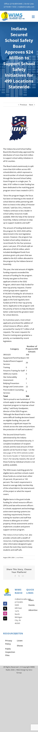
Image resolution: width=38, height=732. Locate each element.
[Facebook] (5, 604)
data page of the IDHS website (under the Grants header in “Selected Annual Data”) (18, 456)
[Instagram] (5, 613)
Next (31, 104)
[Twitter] (5, 609)
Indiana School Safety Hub (17, 535)
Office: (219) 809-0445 (13, 4)
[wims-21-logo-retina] (12, 13)
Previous (23, 104)
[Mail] (5, 618)
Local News (19, 557)
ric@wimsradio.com (26, 7)
